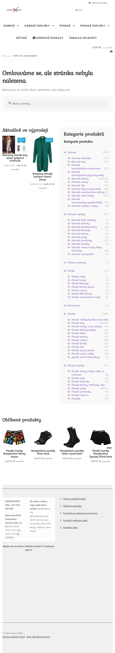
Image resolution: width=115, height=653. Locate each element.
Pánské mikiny (79, 340)
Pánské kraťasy (80, 336)
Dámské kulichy (80, 233)
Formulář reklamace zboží (75, 520)
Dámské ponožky (81, 244)
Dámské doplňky (37, 26)
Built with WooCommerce (38, 636)
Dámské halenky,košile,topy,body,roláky (88, 173)
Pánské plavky (79, 343)
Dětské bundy (79, 280)
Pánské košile (79, 333)
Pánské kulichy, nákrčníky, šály (88, 385)
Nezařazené (74, 305)
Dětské (21, 38)
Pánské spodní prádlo (83, 350)
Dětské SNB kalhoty (82, 293)
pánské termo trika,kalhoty (86, 357)
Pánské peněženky (81, 391)
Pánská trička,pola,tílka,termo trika (90, 319)
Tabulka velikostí (82, 38)
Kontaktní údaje (70, 527)
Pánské (65, 26)
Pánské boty (78, 323)
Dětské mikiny (79, 290)
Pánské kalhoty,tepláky (84, 330)
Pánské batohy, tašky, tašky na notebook (88, 372)
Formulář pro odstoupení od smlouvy (80, 513)
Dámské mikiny (80, 182)
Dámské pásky (79, 237)
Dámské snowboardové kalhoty (88, 192)
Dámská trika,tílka (81, 158)
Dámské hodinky (80, 223)
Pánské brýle (78, 378)
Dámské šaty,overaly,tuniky (86, 189)
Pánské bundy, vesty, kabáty (87, 326)
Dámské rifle (78, 185)
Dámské (9, 26)
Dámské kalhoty (80, 178)
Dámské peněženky (82, 240)
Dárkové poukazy (77, 262)
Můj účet (78, 10)
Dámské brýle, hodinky (84, 220)
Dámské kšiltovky (81, 230)
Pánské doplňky (92, 26)
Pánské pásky (79, 388)
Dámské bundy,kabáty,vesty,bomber (86, 166)
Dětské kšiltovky (80, 283)
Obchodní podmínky (72, 505)
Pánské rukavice (80, 395)
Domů (7, 56)
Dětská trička (79, 276)
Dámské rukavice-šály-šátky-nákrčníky (87, 249)
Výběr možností (15, 153)
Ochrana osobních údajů (74, 498)
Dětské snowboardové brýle (86, 297)
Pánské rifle (78, 347)
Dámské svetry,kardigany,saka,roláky (87, 200)
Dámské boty (79, 161)
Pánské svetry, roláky (83, 353)
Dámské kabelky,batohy (84, 227)
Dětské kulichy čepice (83, 287)
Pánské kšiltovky (80, 381)
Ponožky (76, 398)
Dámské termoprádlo (83, 254)
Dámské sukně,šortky (83, 195)
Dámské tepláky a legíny (85, 206)
